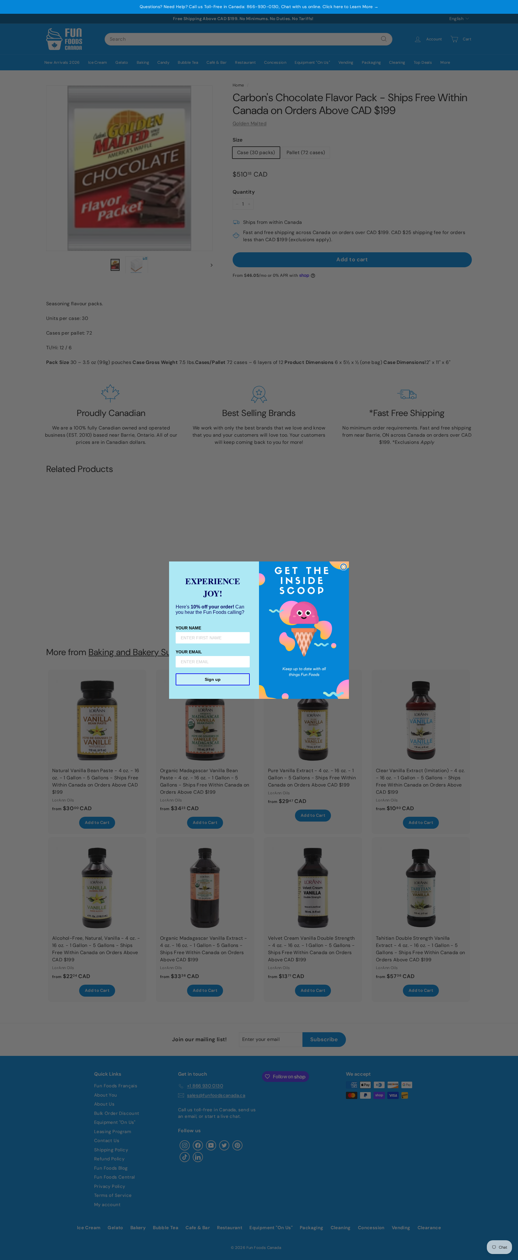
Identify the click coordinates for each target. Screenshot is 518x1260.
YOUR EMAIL (189, 651)
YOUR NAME (188, 628)
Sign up (213, 679)
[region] (259, 7)
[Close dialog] (344, 567)
